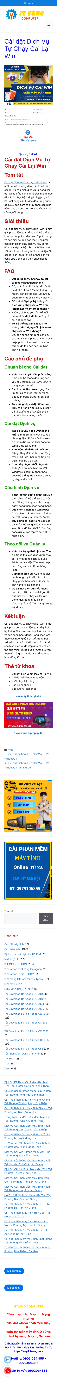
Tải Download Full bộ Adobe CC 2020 (26, 1013)
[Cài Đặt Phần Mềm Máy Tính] (28, 136)
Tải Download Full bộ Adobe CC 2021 (26, 1022)
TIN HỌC (9, 1058)
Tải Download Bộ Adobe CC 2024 (24, 1003)
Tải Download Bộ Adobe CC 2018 (24, 993)
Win (10, 749)
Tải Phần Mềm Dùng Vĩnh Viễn (22, 1053)
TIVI (6, 1063)
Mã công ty (13, 1287)
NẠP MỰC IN (12, 959)
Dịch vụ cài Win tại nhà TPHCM (22, 954)
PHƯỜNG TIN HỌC (15, 964)
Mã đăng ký (14, 1270)
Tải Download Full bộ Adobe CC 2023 (26, 1040)
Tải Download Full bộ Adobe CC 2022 (26, 1031)
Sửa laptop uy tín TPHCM (19, 974)
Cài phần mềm (12, 949)
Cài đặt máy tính (14, 944)
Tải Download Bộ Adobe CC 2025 (24, 1008)
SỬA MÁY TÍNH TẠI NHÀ (18, 989)
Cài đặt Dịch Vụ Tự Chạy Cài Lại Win (25, 182)
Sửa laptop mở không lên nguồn (23, 969)
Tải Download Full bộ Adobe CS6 (23, 1048)
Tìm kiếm (9, 911)
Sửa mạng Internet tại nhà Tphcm (24, 979)
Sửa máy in (11, 984)
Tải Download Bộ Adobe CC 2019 (24, 998)
